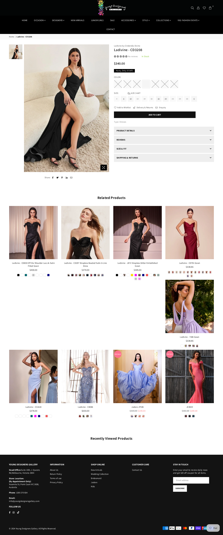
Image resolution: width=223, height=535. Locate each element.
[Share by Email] (71, 177)
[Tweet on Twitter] (57, 177)
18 (159, 99)
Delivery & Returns (144, 107)
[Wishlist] (204, 7)
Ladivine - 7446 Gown (189, 337)
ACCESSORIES (127, 20)
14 (145, 99)
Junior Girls (97, 20)
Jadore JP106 (137, 407)
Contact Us (137, 470)
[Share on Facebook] (53, 177)
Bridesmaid (96, 478)
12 (138, 99)
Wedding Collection (100, 474)
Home (24, 20)
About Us (54, 470)
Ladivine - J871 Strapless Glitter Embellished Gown (138, 264)
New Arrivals (96, 470)
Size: (127, 93)
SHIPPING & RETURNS (127, 157)
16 (152, 99)
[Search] (192, 7)
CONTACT (110, 29)
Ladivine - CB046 (85, 407)
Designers (57, 20)
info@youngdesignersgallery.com (24, 501)
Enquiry (162, 107)
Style (145, 20)
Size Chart (135, 93)
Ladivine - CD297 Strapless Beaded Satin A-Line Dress (85, 264)
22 (173, 99)
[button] (121, 56)
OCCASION (39, 20)
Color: (117, 77)
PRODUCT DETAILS (126, 130)
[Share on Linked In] (67, 177)
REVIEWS (121, 139)
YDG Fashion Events (188, 20)
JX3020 (189, 407)
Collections (162, 20)
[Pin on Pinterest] (62, 177)
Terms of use (55, 478)
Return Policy (56, 474)
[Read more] (103, 167)
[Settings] (198, 7)
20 (166, 99)
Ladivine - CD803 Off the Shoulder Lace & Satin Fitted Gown (33, 264)
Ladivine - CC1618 (33, 407)
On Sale (118, 354)
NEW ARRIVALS (77, 20)
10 (131, 99)
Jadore (94, 482)
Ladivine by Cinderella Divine (127, 45)
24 (180, 99)
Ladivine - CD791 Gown (189, 263)
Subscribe (179, 488)
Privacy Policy (56, 482)
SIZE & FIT (122, 148)
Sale (112, 20)
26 (187, 99)
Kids (93, 486)
